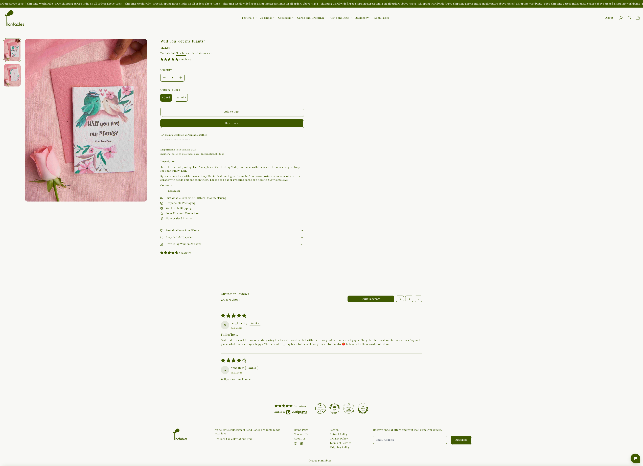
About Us (300, 438)
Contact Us (301, 434)
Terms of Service (340, 443)
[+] (181, 78)
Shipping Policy (340, 447)
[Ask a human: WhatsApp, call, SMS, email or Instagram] (635, 458)
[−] (164, 78)
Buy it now (232, 123)
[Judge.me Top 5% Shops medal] (362, 408)
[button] (629, 18)
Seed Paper (381, 18)
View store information (178, 139)
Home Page (301, 430)
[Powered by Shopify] (621, 18)
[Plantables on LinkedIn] (302, 444)
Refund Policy (339, 434)
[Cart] (637, 18)
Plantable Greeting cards (224, 176)
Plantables (324, 460)
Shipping (181, 53)
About (609, 18)
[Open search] (400, 299)
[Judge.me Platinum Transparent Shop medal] (320, 408)
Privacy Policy (339, 438)
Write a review (370, 299)
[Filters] (409, 299)
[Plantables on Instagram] (295, 444)
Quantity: (166, 70)
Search (334, 430)
